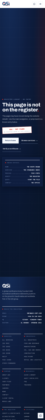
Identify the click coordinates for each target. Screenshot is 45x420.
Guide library (30, 375)
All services (7, 340)
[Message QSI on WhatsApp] (34, 4)
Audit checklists (31, 378)
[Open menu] (40, 4)
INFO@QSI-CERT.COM (34, 313)
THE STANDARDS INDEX (32, 170)
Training (27, 385)
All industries (30, 340)
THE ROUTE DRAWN (33, 167)
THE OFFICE (35, 183)
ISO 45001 (6, 350)
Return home (10, 140)
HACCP (4, 356)
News (4, 391)
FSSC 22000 (6, 360)
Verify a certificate (12, 149)
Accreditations (8, 416)
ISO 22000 (6, 353)
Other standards (9, 363)
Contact (5, 395)
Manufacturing (30, 346)
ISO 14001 (6, 346)
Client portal (8, 398)
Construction (29, 353)
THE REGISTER (35, 176)
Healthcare (28, 356)
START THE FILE (34, 179)
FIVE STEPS (35, 173)
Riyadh (26, 413)
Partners (5, 385)
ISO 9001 (5, 343)
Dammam (26, 416)
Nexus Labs (6, 401)
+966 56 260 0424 (35, 316)
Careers (5, 388)
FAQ (25, 381)
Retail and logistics (33, 360)
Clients (5, 378)
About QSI (6, 375)
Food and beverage (31, 343)
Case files (6, 381)
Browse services (29, 140)
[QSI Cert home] (5, 4)
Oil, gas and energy (32, 350)
